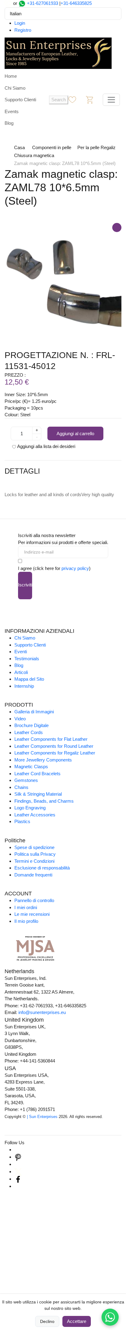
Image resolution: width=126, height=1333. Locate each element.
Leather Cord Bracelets (37, 773)
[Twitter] (18, 1171)
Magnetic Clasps (31, 766)
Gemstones (26, 780)
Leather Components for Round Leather (53, 746)
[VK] (18, 1186)
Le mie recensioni (32, 914)
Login (19, 23)
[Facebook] (18, 1178)
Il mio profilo (26, 921)
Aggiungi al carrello (75, 433)
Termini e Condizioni (34, 861)
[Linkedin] (18, 1164)
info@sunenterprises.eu (42, 1012)
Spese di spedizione (34, 847)
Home (11, 76)
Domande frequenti (33, 874)
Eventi (20, 651)
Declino (47, 1321)
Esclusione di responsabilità (42, 867)
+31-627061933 (42, 3)
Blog (9, 123)
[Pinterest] (18, 1156)
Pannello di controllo (34, 900)
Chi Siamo (15, 88)
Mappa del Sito (29, 679)
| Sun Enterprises (42, 1116)
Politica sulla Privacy (35, 854)
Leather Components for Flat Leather (50, 739)
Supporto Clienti (20, 99)
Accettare (76, 1321)
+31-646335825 (76, 3)
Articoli (21, 672)
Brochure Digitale (31, 725)
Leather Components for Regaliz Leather (54, 752)
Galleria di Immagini (34, 711)
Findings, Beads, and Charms (44, 801)
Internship (24, 686)
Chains (21, 787)
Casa (19, 147)
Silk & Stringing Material (38, 794)
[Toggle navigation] (111, 100)
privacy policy (75, 568)
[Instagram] (18, 1149)
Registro (22, 30)
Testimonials (26, 658)
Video (20, 718)
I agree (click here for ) (54, 568)
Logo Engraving (30, 807)
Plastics (22, 821)
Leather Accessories (34, 814)
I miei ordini (25, 907)
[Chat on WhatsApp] (110, 1317)
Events (12, 111)
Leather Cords (28, 732)
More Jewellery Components (43, 759)
